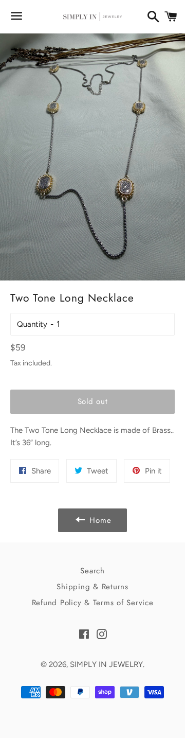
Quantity (32, 324)
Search (92, 570)
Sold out (93, 401)
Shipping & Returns (92, 586)
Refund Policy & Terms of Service (93, 602)
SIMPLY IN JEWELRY (106, 664)
